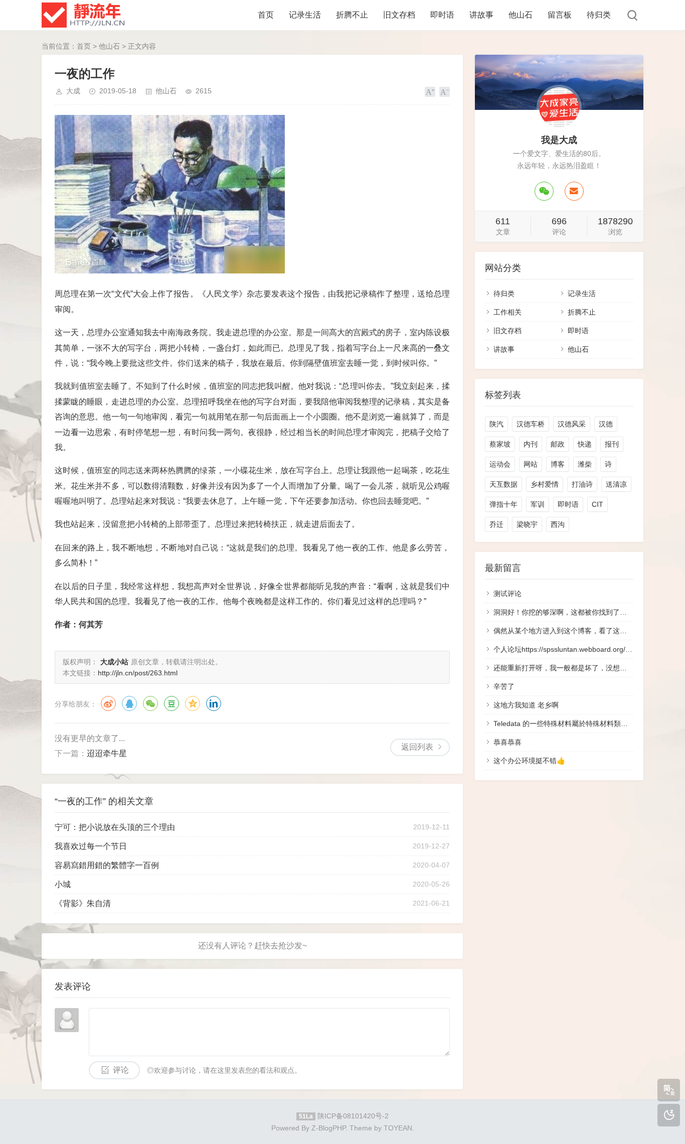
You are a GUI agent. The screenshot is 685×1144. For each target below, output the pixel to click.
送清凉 (616, 484)
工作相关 (507, 312)
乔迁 (496, 524)
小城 (63, 884)
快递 (585, 444)
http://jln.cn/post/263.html (138, 673)
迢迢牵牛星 (107, 753)
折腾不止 (352, 15)
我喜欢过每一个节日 (91, 846)
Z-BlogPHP (328, 1128)
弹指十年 (503, 504)
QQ (129, 703)
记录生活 (305, 15)
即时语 (442, 15)
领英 (213, 703)
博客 (558, 464)
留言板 (560, 15)
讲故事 (481, 15)
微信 (150, 703)
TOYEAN (398, 1128)
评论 (121, 1070)
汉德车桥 (531, 424)
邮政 (558, 444)
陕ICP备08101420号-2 (353, 1116)
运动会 (499, 464)
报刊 (612, 444)
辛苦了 (504, 686)
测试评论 (507, 594)
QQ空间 (192, 703)
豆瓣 (171, 703)
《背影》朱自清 (83, 903)
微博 (108, 703)
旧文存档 (399, 15)
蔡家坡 (499, 444)
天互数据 (503, 484)
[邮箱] (574, 191)
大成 (73, 91)
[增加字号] (430, 92)
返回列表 (417, 747)
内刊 (531, 444)
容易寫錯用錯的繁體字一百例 (107, 865)
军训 (538, 504)
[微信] (544, 191)
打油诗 (582, 484)
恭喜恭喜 (507, 742)
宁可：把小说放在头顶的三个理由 (115, 827)
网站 (531, 464)
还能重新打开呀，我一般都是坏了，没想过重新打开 (574, 668)
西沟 (558, 524)
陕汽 (496, 424)
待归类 (599, 15)
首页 (266, 15)
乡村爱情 (545, 484)
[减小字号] (444, 92)
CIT (597, 504)
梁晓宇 (527, 524)
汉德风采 (572, 424)
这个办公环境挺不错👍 (529, 761)
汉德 (606, 424)
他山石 (520, 15)
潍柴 (585, 464)
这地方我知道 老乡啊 (526, 705)
